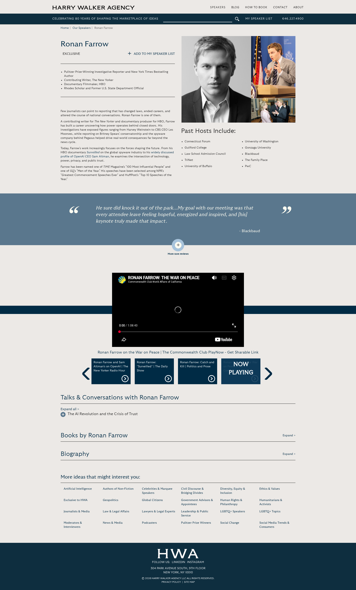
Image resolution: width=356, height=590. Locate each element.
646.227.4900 (293, 18)
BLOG (235, 7)
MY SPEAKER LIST (258, 18)
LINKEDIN (178, 562)
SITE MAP (189, 582)
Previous (88, 380)
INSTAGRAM (195, 562)
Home (65, 28)
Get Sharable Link (242, 352)
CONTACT (280, 7)
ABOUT (298, 7)
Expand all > (70, 409)
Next (266, 380)
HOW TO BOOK (256, 7)
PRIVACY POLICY (171, 582)
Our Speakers (82, 28)
